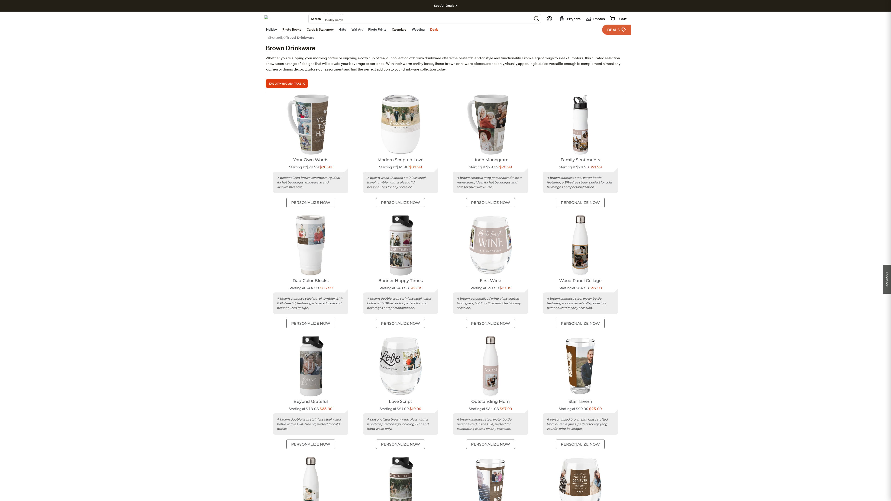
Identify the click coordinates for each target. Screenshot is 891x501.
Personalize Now (310, 202)
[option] (276, 37)
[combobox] (420, 18)
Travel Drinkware (300, 37)
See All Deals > (445, 5)
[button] (537, 19)
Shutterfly (276, 37)
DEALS (613, 30)
